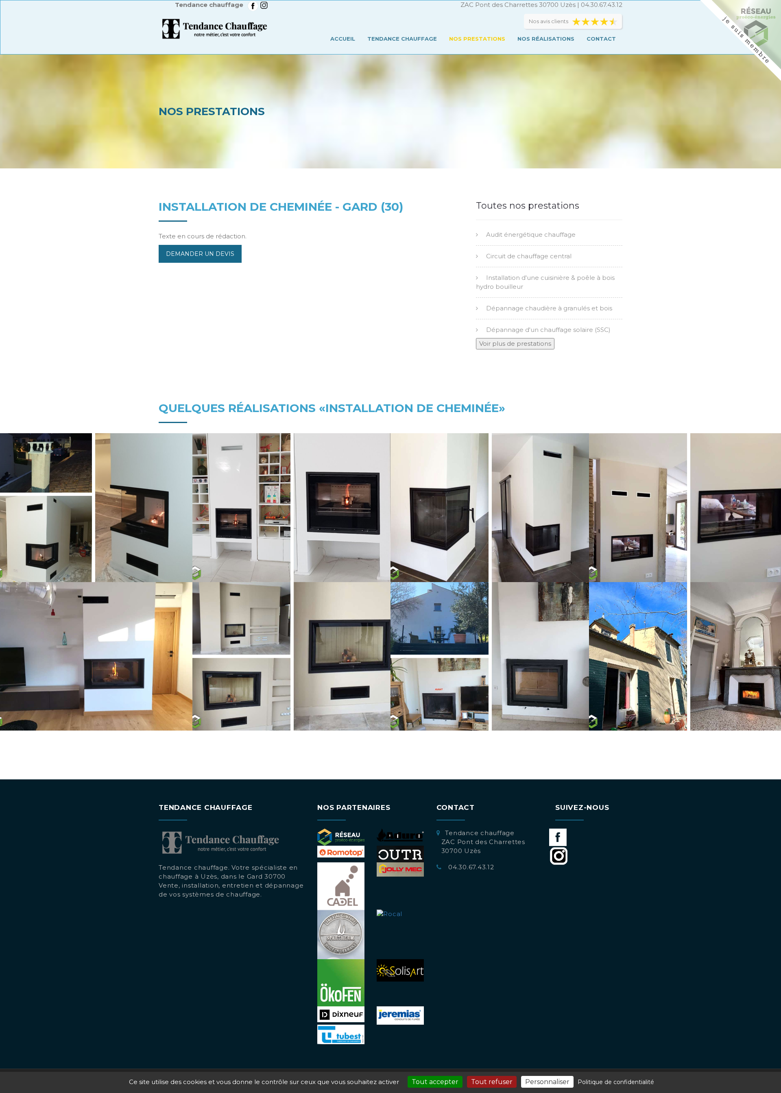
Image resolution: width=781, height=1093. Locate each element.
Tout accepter (435, 1082)
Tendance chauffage (402, 38)
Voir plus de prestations (515, 343)
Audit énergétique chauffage (531, 234)
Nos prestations (477, 38)
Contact (601, 38)
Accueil (342, 38)
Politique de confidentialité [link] (616, 1082)
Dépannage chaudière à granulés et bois (549, 308)
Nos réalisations (545, 38)
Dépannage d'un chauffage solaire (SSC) (548, 330)
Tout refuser (492, 1082)
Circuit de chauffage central (529, 256)
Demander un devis (200, 253)
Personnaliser (547, 1082)
